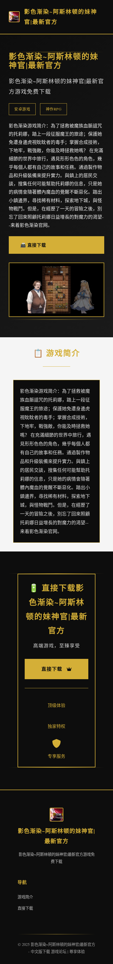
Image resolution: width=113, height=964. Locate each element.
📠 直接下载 (33, 245)
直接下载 (25, 908)
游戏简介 (25, 896)
